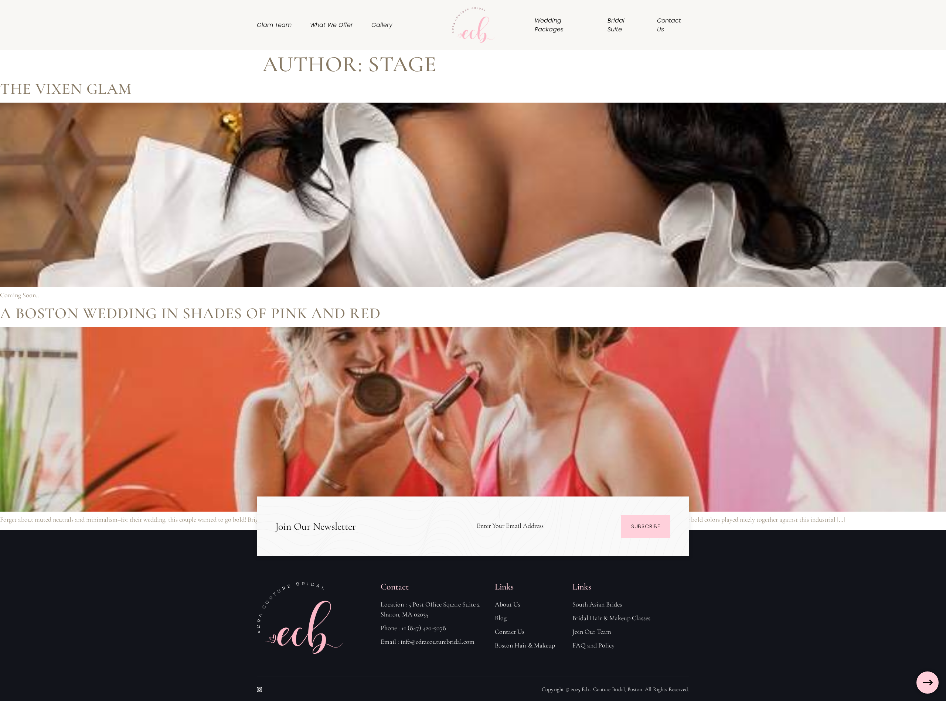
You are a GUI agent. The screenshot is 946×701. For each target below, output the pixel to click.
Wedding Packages (549, 25)
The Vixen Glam (66, 88)
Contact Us (669, 25)
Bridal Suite (616, 25)
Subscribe (645, 526)
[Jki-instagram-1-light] (259, 689)
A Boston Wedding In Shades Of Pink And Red (190, 313)
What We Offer (331, 25)
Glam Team (274, 25)
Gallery (381, 25)
